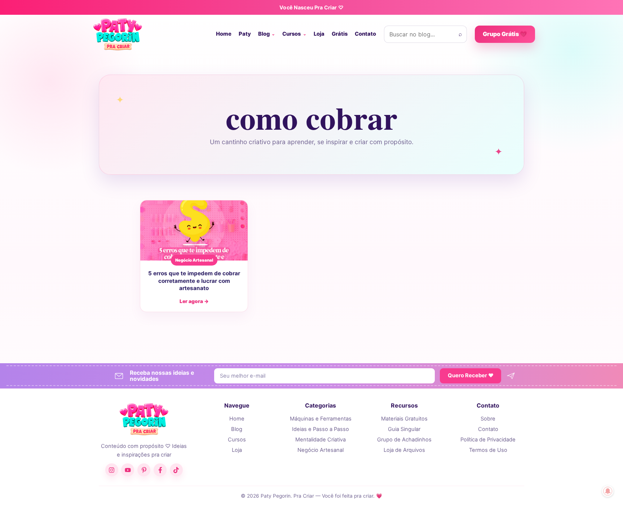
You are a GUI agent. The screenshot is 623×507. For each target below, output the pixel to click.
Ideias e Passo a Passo (320, 429)
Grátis (340, 34)
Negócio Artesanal (320, 450)
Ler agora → (194, 301)
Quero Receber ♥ (471, 375)
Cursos (291, 34)
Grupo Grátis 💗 (505, 33)
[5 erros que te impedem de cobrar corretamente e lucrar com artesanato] (194, 230)
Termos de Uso (488, 450)
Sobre (488, 418)
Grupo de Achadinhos (404, 439)
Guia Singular (404, 429)
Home (223, 34)
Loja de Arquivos (404, 450)
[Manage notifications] (608, 491)
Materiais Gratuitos (404, 418)
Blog (264, 34)
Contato (365, 34)
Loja (319, 34)
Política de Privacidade (488, 439)
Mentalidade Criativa (320, 439)
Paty (245, 34)
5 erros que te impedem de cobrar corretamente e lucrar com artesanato (194, 281)
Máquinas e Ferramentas (321, 418)
